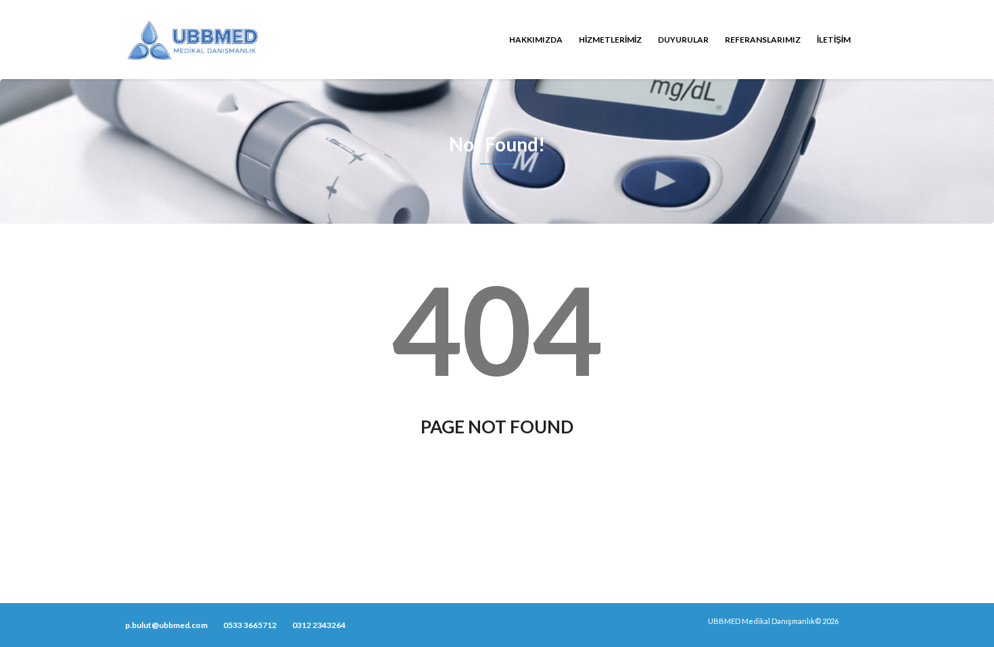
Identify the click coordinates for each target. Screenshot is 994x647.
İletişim (834, 39)
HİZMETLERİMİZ (610, 39)
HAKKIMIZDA (536, 39)
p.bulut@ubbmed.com (166, 625)
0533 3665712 (250, 625)
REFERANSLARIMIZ (763, 39)
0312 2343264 (319, 625)
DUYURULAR (683, 39)
